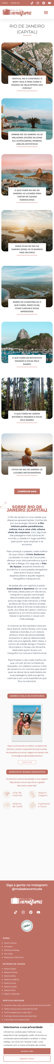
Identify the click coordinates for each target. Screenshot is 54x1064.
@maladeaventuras (33, 755)
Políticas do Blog (11, 950)
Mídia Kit (15, 3)
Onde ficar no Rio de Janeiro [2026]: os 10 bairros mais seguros (27, 249)
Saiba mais (27, 762)
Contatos (8, 946)
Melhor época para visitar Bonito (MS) (21, 1009)
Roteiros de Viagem (14, 964)
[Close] (51, 1025)
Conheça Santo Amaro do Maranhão (20, 1016)
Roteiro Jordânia (11, 979)
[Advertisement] (27, 845)
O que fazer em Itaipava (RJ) (16, 1019)
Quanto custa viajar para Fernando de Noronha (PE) (27, 1005)
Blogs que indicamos (13, 957)
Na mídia (8, 954)
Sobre (5, 3)
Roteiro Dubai (10, 987)
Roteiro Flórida (10, 972)
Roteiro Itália (10, 976)
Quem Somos (10, 943)
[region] (27, 1043)
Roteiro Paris (10, 990)
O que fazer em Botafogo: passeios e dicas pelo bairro (27, 361)
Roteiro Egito (10, 969)
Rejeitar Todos (27, 1058)
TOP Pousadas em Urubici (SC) (17, 1012)
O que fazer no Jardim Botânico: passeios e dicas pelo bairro (27, 416)
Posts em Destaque (13, 1000)
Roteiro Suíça (10, 983)
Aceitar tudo (27, 1051)
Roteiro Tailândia (12, 994)
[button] (46, 12)
